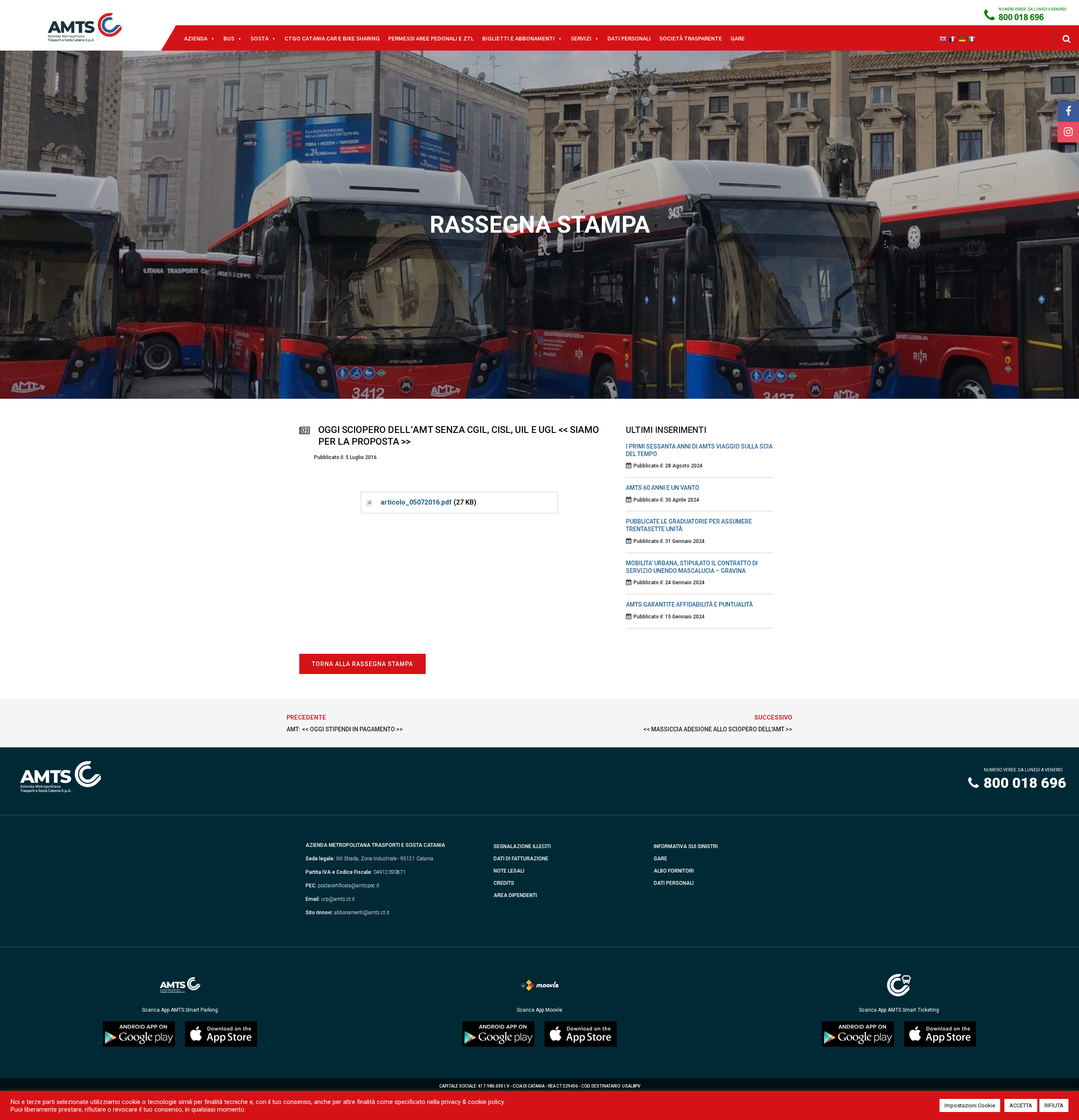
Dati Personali (629, 38)
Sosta (259, 38)
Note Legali (509, 871)
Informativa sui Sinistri (686, 846)
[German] (963, 38)
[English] (944, 38)
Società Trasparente (690, 38)
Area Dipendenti (515, 895)
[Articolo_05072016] (368, 502)
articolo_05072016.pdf (416, 502)
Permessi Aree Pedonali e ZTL (431, 38)
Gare (737, 38)
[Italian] (973, 38)
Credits (504, 883)
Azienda (195, 38)
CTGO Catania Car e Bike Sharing (332, 38)
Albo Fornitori (674, 871)
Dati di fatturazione (521, 859)
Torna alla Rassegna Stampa (362, 664)
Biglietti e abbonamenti (518, 38)
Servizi (581, 38)
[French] (953, 38)
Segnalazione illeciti (522, 846)
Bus (228, 38)
